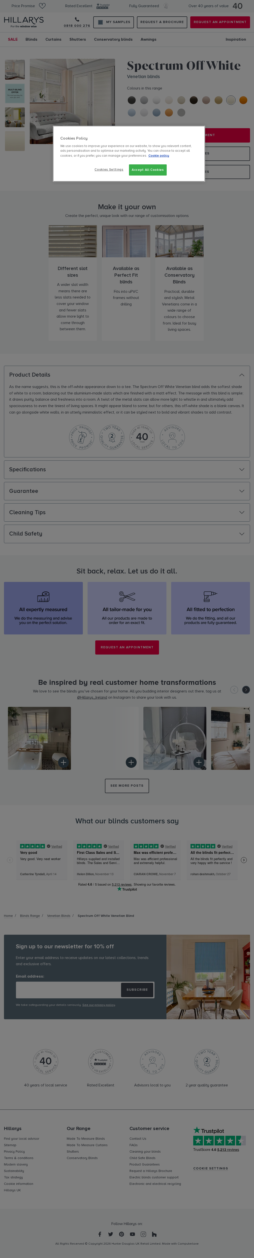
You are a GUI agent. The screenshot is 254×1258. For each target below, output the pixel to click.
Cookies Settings (109, 170)
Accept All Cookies (148, 170)
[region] (129, 153)
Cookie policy (158, 156)
